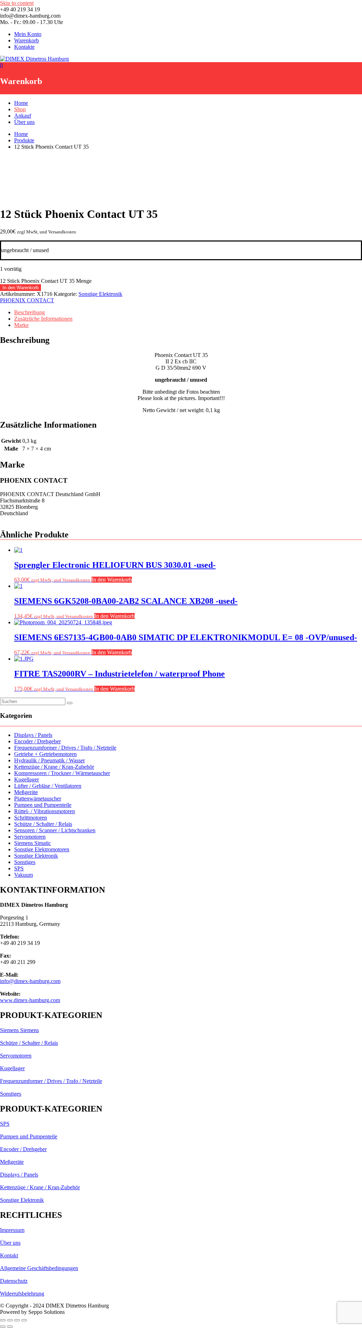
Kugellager (26, 779)
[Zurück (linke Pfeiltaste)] (3, 1327)
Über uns (24, 122)
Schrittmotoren (30, 818)
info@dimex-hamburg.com (30, 981)
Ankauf (22, 116)
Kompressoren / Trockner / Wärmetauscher (62, 773)
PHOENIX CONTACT (27, 300)
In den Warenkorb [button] (112, 580)
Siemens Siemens (19, 1030)
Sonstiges (24, 862)
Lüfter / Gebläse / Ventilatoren (47, 786)
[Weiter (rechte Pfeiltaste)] (10, 1327)
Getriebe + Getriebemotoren (45, 754)
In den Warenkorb (20, 287)
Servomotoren (30, 837)
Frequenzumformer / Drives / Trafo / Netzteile (65, 748)
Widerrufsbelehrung (22, 1294)
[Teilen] (17, 1320)
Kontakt (9, 1255)
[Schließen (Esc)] (24, 1320)
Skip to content (17, 3)
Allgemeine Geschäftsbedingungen (39, 1268)
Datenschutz (14, 1281)
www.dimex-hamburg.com (30, 1000)
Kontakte (24, 47)
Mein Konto (27, 34)
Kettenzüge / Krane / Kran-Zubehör (54, 767)
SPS (19, 868)
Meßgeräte (26, 792)
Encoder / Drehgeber (37, 741)
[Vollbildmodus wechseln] (10, 1320)
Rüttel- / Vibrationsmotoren (44, 811)
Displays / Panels (33, 735)
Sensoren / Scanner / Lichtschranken (54, 830)
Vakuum (23, 875)
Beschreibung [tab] (29, 312)
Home (21, 103)
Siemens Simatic (32, 843)
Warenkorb (26, 40)
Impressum (12, 1230)
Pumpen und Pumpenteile (42, 805)
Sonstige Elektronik (100, 294)
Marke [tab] (21, 325)
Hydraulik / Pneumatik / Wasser (49, 760)
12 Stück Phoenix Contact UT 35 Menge (46, 281)
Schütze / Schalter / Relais (43, 824)
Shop (20, 109)
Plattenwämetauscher (37, 799)
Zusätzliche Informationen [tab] (43, 319)
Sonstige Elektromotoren (41, 849)
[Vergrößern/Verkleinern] (3, 1320)
